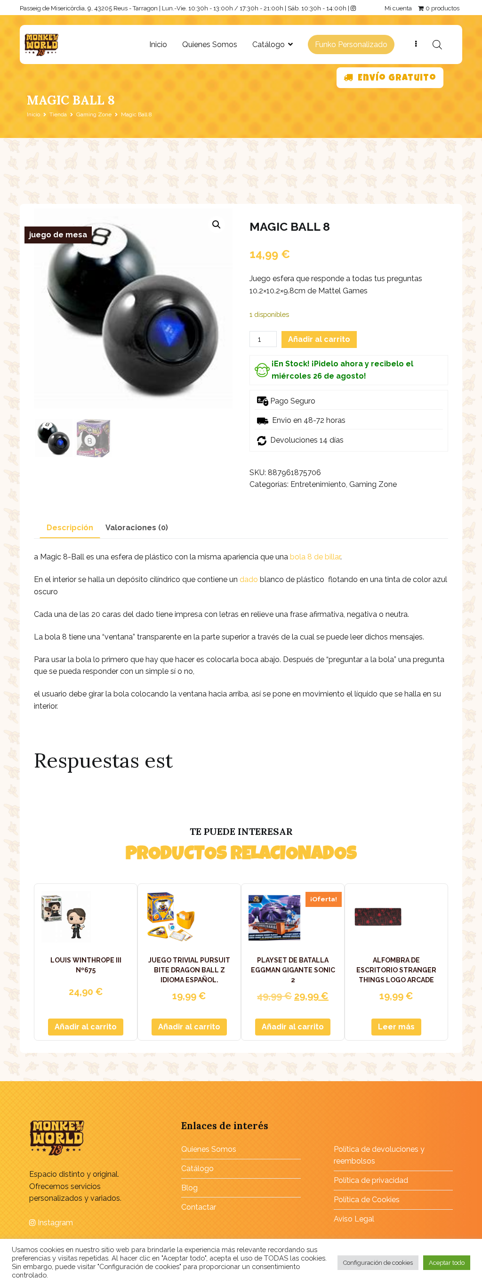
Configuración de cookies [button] (378, 1262)
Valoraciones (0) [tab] (136, 527)
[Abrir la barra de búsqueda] (437, 44)
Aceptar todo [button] (447, 1262)
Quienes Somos (209, 44)
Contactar (198, 1207)
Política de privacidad (371, 1180)
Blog (189, 1187)
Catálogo (268, 44)
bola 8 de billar (315, 556)
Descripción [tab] (70, 527)
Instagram (54, 1222)
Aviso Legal (354, 1218)
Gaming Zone (94, 114)
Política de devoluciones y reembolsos (379, 1155)
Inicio (158, 44)
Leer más (396, 1026)
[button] (216, 224)
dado (249, 579)
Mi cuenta (398, 8)
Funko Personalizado (351, 44)
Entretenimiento (318, 484)
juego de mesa (58, 234)
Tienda (58, 114)
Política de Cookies (367, 1199)
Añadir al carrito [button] (86, 1026)
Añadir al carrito (319, 339)
